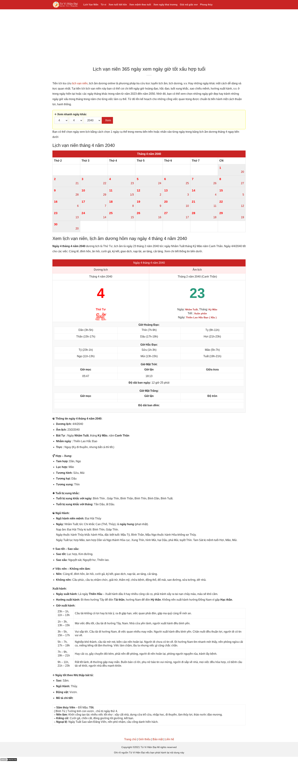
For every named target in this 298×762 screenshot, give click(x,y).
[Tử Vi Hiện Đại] (65, 4)
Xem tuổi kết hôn (118, 4)
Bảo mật (158, 739)
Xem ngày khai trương (165, 4)
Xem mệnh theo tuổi (140, 4)
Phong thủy (206, 4)
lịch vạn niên (80, 83)
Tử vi (103, 4)
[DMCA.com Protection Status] (8, 759)
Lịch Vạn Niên (90, 4)
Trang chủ (130, 739)
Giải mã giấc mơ (189, 4)
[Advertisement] (149, 39)
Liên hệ (169, 739)
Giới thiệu (144, 739)
